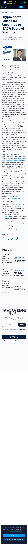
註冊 (21, 7)
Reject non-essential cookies (14, 539)
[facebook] (3, 239)
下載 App (15, 337)
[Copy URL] (17, 239)
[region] (14, 534)
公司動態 (11, 12)
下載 (24, 2)
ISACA (3, 82)
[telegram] (12, 239)
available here (16, 198)
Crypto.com (15, 204)
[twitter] (8, 239)
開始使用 (22, 324)
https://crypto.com (15, 229)
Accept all (14, 535)
